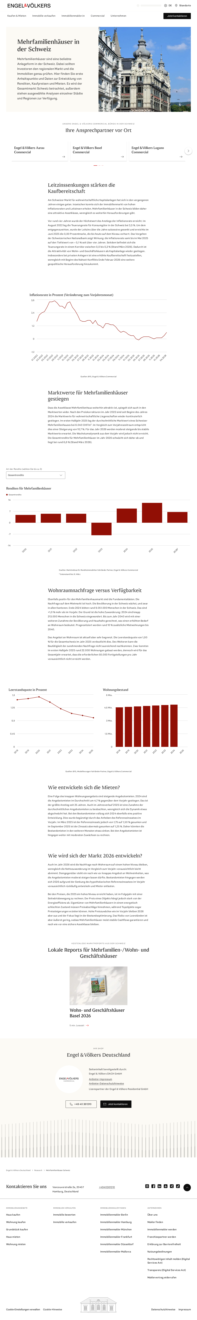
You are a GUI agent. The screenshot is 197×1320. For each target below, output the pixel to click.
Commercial (98, 15)
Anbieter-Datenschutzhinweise (106, 1083)
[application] (98, 333)
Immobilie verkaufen (43, 15)
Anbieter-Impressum (100, 1079)
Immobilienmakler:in (73, 15)
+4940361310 (107, 1187)
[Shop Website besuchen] (63, 151)
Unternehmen (118, 15)
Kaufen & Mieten (16, 15)
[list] (98, 151)
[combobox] (35, 475)
